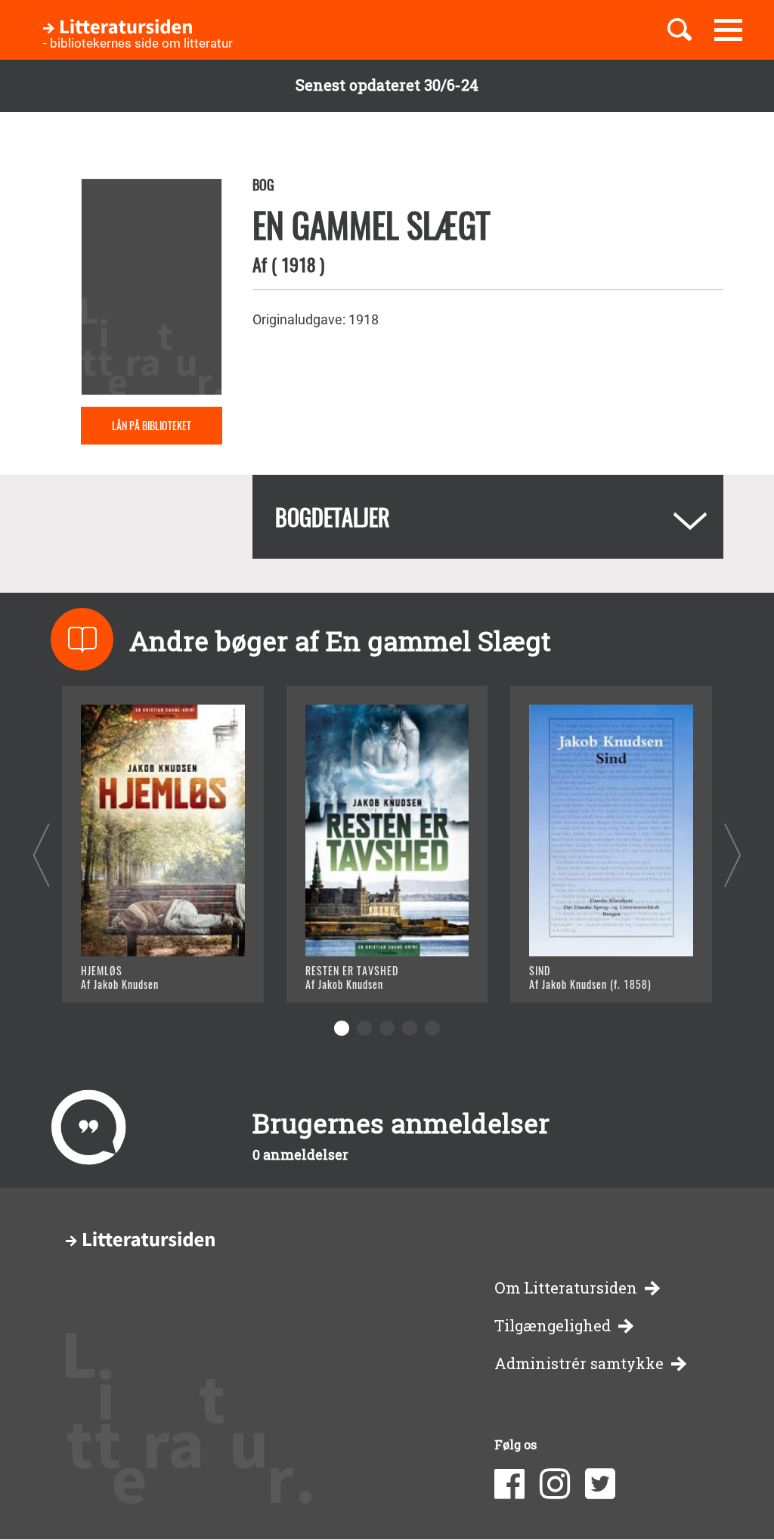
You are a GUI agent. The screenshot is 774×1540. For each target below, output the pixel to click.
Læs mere (130, 972)
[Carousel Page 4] (409, 1028)
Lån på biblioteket (151, 425)
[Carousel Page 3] (387, 1028)
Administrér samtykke (579, 1363)
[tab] (487, 517)
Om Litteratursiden (565, 1288)
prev (41, 855)
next (732, 855)
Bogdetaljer (332, 517)
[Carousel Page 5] (432, 1028)
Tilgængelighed (552, 1325)
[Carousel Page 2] (364, 1028)
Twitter (600, 1484)
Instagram (555, 1484)
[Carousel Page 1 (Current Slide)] (341, 1028)
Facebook (509, 1484)
